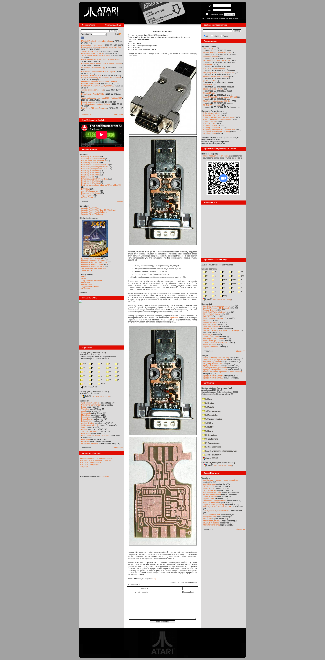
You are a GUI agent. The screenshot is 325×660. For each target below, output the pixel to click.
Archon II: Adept (88, 423)
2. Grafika (209, 403)
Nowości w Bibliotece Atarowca (94, 108)
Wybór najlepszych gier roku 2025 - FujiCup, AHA (101, 98)
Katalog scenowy (209, 269)
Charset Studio (209, 93)
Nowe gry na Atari (210, 56)
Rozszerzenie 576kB (211, 515)
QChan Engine (87, 197)
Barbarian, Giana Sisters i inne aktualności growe (101, 63)
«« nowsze (86, 114)
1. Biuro (208, 399)
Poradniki (84, 154)
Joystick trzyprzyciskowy (213, 505)
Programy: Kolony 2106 (212, 364)
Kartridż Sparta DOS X (90, 163)
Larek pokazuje (87, 177)
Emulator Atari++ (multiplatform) (94, 212)
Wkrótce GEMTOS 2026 (91, 76)
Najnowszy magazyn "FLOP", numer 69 (97, 86)
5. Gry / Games (209, 121)
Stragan (204, 355)
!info (225, 280)
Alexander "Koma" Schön (213, 339)
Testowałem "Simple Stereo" (214, 500)
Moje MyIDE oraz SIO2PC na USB (217, 507)
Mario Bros (85, 415)
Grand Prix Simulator (89, 443)
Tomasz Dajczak (210, 310)
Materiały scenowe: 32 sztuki (93, 260)
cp (241, 272)
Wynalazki (205, 478)
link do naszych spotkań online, (216, 156)
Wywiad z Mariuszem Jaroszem (216, 306)
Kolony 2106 (86, 421)
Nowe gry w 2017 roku (90, 175)
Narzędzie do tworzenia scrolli (93, 161)
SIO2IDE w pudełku (211, 523)
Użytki (216, 36)
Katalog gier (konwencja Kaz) (93, 353)
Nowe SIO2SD (209, 488)
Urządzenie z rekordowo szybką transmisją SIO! (101, 47)
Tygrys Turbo (208, 498)
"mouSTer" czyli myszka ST (214, 360)
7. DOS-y (209, 423)
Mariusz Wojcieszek (211, 322)
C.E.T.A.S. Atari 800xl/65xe (214, 69)
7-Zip (102, 396)
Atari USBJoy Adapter (212, 362)
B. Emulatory (211, 435)
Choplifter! (85, 409)
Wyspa (84, 427)
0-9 (84, 364)
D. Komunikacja (212, 443)
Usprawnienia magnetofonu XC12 (95, 165)
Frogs (83, 407)
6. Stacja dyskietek (213, 419)
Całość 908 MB (211, 458)
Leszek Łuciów (209, 328)
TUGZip (107, 396)
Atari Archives (86, 285)
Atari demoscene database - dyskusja (95, 460)
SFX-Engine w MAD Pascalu (93, 159)
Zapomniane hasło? (210, 18)
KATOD (206, 320)
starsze (120, 201)
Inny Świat (85, 439)
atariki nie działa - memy (213, 89)
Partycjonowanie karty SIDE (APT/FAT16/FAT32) (101, 185)
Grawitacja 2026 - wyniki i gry (93, 67)
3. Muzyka (209, 407)
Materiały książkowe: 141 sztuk (94, 262)
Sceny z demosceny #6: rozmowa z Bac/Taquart (101, 78)
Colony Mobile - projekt (89, 464)
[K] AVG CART (209, 81)
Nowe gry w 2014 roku (90, 193)
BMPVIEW (85, 189)
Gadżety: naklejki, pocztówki (215, 368)
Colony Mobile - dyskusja (90, 462)
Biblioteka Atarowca (89, 218)
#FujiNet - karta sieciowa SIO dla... (217, 101)
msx (234, 284)
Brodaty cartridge (88, 102)
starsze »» (118, 114)
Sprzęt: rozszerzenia (211, 366)
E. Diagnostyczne (213, 447)
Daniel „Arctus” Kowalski (213, 318)
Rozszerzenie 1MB (211, 502)
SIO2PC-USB (208, 486)
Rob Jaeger (208, 334)
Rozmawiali (206, 304)
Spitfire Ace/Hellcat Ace (90, 425)
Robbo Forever (87, 419)
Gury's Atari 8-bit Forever (91, 280)
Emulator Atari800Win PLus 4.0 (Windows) (98, 210)
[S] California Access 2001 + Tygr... (217, 60)
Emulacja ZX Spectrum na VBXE (94, 179)
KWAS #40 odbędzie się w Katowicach (97, 41)
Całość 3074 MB (90, 387)
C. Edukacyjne (211, 439)
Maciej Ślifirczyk (209, 341)
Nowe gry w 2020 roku (90, 171)
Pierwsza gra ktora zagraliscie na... (217, 52)
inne (102, 384)
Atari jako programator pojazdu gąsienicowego (222, 480)
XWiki (83, 278)
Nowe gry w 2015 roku (90, 183)
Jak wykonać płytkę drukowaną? (216, 511)
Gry (208, 36)
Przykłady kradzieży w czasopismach (218, 73)
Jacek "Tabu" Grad (211, 336)
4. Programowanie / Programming (217, 119)
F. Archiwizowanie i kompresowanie (221, 451)
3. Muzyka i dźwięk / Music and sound (218, 117)
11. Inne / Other (209, 133)
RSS (117, 34)
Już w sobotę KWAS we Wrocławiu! (95, 55)
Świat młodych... (209, 48)
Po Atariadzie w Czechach (92, 53)
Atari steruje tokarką (211, 525)
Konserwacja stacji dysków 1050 (94, 167)
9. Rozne (209, 431)
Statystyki (84, 466)
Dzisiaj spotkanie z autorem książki (95, 104)
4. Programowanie (213, 411)
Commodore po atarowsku (92, 45)
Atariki (83, 276)
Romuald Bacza (209, 324)
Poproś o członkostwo (228, 18)
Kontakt (83, 293)
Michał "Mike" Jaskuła (212, 314)
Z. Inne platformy (213, 455)
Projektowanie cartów (212, 494)
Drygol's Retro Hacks (90, 287)
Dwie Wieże (86, 433)
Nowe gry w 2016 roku (90, 181)
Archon (84, 429)
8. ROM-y (209, 427)
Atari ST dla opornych (90, 191)
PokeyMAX (207, 85)
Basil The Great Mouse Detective (95, 435)
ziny (225, 296)
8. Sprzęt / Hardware (211, 127)
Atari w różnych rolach (212, 521)
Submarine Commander (91, 405)
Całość (88, 396)
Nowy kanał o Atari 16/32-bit (92, 94)
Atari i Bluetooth (209, 484)
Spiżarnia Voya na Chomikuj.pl (93, 268)
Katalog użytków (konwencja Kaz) (216, 388)
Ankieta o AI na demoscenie (92, 90)
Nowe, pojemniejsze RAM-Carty (216, 357)
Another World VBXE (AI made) (216, 77)
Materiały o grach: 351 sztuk (93, 266)
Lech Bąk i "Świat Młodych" (214, 312)
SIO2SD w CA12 (210, 490)
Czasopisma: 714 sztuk (91, 258)
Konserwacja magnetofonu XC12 (94, 169)
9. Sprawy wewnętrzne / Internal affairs (219, 129)
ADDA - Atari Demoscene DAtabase (217, 265)
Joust (83, 411)
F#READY (207, 316)
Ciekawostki (208, 64)
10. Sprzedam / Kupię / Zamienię (216, 131)
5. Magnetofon (211, 415)
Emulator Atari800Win (90, 208)
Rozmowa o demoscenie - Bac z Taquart (98, 72)
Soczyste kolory (209, 517)
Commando (86, 413)
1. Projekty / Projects (211, 113)
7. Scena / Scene (210, 125)
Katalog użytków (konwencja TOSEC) (218, 463)
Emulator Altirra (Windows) (92, 214)
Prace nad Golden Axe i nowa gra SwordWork (100, 59)
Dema (225, 36)
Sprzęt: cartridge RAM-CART (215, 370)
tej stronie (174, 318)
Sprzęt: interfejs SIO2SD (213, 378)
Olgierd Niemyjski (210, 347)
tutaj (154, 579)
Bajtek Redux (86, 270)
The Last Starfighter (89, 431)
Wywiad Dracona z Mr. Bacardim (216, 308)
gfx (242, 276)
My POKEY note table (212, 105)
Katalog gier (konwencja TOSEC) (94, 391)
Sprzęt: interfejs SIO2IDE (213, 376)
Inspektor (85, 441)
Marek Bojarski (209, 345)
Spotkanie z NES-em (89, 51)
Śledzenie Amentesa (211, 326)
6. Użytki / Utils (209, 123)
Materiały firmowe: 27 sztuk (92, 264)
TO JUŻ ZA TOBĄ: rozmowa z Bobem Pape (221, 330)
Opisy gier (84, 401)
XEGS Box (207, 519)
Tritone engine (87, 195)
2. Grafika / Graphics (211, 115)
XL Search (85, 289)
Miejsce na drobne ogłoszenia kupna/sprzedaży (222, 372)
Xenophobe (86, 417)
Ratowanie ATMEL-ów (212, 492)
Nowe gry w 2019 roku (90, 173)
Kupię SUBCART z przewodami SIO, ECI (220, 97)
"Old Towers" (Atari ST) (91, 403)
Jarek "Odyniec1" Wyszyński (215, 343)
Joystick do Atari (210, 496)
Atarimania (85, 283)
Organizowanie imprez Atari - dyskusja (96, 458)
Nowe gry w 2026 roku (90, 156)
